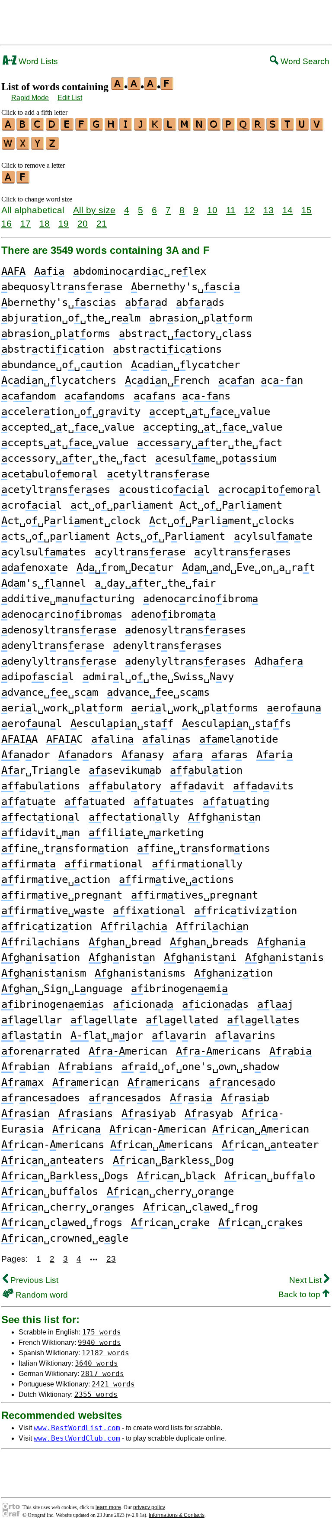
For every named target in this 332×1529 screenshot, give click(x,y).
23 (111, 1258)
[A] (8, 128)
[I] (126, 128)
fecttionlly (134, 817)
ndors (85, 755)
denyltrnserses (167, 646)
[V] (317, 128)
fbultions (40, 786)
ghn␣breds (209, 942)
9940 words (99, 1342)
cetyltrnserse (158, 474)
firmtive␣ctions (176, 879)
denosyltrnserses (185, 630)
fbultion (206, 770)
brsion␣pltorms (55, 334)
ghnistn (122, 957)
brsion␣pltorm (200, 318)
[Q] (243, 128)
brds (200, 302)
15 (306, 210)
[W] (8, 147)
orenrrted (40, 1051)
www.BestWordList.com (77, 1428)
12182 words (105, 1353)
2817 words (102, 1374)
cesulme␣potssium (215, 458)
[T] (288, 128)
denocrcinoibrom (200, 599)
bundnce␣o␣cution (61, 365)
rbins (85, 1067)
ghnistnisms (140, 973)
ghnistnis (284, 957)
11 (231, 210)
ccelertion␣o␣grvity (70, 412)
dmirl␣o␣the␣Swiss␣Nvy (158, 677)
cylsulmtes (43, 552)
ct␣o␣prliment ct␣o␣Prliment (176, 505)
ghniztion (233, 973)
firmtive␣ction (55, 879)
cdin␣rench (167, 380)
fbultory (125, 786)
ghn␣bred (125, 942)
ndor (25, 755)
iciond (143, 1004)
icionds (215, 1004)
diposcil (37, 677)
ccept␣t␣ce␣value (209, 412)
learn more (108, 1507)
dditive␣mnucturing (67, 599)
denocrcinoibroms (61, 614)
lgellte (103, 1020)
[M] (185, 128)
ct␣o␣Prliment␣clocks (221, 521)
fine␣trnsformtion (64, 848)
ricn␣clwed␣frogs (61, 1223)
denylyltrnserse (58, 661)
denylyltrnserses (185, 661)
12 (249, 210)
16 (6, 223)
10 (212, 210)
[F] (82, 128)
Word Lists (37, 61)
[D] (52, 128)
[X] (23, 147)
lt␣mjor (106, 1035)
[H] (111, 128)
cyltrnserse (140, 552)
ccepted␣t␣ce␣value (67, 427)
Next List (306, 1280)
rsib (245, 1098)
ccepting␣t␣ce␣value (212, 427)
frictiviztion (245, 911)
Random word (40, 1294)
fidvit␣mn (40, 833)
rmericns (164, 1082)
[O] (214, 128)
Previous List (33, 1280)
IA (19, 739)
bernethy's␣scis (58, 302)
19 (63, 223)
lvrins (245, 1035)
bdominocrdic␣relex (139, 271)
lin (112, 739)
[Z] (52, 147)
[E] (67, 128)
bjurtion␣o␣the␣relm (70, 318)
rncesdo (242, 1082)
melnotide (238, 739)
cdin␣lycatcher (185, 365)
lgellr (31, 1020)
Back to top (300, 1294)
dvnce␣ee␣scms (158, 692)
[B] (23, 128)
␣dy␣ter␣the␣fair (155, 583)
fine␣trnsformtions (203, 848)
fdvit (197, 786)
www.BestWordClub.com (77, 1438)
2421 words (113, 1384)
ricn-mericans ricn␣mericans (107, 1145)
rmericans (218, 1051)
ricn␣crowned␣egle (64, 1238)
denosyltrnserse (58, 630)
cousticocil (164, 490)
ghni (281, 942)
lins (166, 739)
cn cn (260, 380)
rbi (290, 1051)
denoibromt (173, 614)
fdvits (263, 786)
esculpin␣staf (121, 723)
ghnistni (200, 957)
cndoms (94, 396)
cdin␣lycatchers (58, 380)
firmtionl (103, 864)
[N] (199, 128)
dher (279, 661)
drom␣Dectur (125, 568)
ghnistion (40, 957)
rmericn (85, 1082)
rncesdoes (40, 1098)
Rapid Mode (30, 97)
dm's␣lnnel (43, 583)
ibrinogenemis (52, 1004)
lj (275, 1004)
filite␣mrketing (146, 833)
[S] (273, 128)
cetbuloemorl (49, 474)
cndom (28, 396)
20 (82, 223)
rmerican (128, 1051)
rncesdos (125, 1098)
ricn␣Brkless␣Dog (173, 1160)
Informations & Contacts (176, 1515)
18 (44, 223)
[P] (229, 128)
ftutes (164, 801)
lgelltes (263, 1020)
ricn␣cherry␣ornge (170, 1191)
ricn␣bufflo (269, 1176)
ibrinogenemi (179, 989)
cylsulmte (273, 536)
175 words (101, 1332)
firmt (28, 864)
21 (101, 223)
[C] (38, 128)
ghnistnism (43, 973)
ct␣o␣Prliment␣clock (70, 521)
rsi (191, 1098)
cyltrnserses (242, 552)
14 (287, 210)
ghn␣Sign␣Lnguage (61, 989)
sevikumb (125, 770)
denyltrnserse (52, 646)
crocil (31, 505)
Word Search (303, 61)
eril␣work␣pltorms (194, 708)
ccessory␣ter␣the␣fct (74, 458)
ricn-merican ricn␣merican (209, 1129)
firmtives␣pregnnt (194, 895)
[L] (170, 128)
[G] (96, 128)
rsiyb (148, 1113)
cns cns (182, 396)
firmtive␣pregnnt (61, 895)
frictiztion (46, 926)
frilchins (40, 942)
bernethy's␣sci (185, 287)
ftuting (236, 801)
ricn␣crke (170, 1223)
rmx (22, 1082)
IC (64, 739)
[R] (258, 128)
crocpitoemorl (269, 490)
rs (229, 755)
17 (25, 223)
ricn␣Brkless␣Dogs (64, 1176)
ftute (28, 801)
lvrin (179, 1035)
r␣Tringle (40, 770)
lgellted (182, 1020)
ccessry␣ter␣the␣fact (209, 443)
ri (274, 755)
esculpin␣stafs (236, 723)
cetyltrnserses (55, 490)
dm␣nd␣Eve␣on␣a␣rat (248, 568)
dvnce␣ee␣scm (49, 692)
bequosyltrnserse (61, 287)
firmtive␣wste (52, 911)
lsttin (31, 1035)
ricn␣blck (176, 1176)
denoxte (34, 568)
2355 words (96, 1394)
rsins (85, 1113)
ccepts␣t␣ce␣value (64, 443)
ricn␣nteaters (52, 1160)
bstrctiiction (52, 349)
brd (146, 302)
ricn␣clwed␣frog (200, 1207)
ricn (76, 1129)
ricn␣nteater (270, 1145)
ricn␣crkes (260, 1223)
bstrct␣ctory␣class (185, 334)
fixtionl (149, 911)
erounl (31, 723)
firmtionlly (197, 864)
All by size (94, 210)
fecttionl (40, 817)
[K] (155, 128)
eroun (294, 708)
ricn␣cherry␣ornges (67, 1207)
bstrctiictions (167, 349)
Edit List (69, 97)
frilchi (134, 926)
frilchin (212, 926)
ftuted (94, 801)
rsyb (209, 1113)
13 (268, 210)
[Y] (38, 147)
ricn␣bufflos (49, 1191)
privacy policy (149, 1507)
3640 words (96, 1363)
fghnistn (224, 817)
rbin (25, 1067)
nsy (142, 755)
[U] (302, 128)
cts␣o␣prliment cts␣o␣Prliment (113, 536)
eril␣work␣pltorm (61, 708)
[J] (141, 128)
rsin (25, 1113)
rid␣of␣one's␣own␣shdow (200, 1067)
